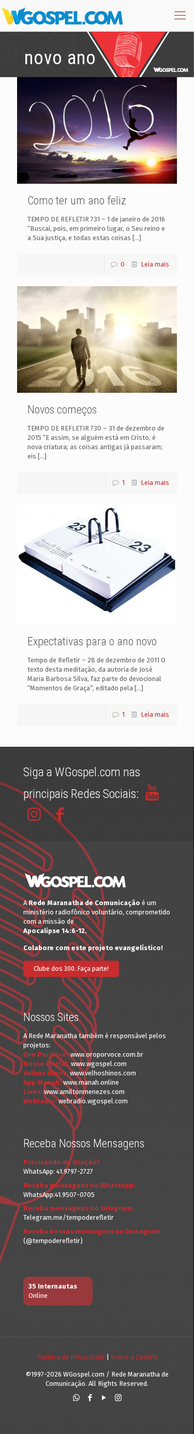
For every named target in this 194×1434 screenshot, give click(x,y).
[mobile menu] (180, 15)
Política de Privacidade (71, 1357)
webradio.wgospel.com (93, 1101)
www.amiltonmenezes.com (84, 1092)
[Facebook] (90, 1397)
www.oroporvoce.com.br (106, 1054)
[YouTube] (104, 1397)
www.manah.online (91, 1082)
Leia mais (155, 264)
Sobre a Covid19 (134, 1357)
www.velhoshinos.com (103, 1073)
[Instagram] (118, 1397)
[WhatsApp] (76, 1397)
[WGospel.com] (62, 15)
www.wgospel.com (99, 1064)
